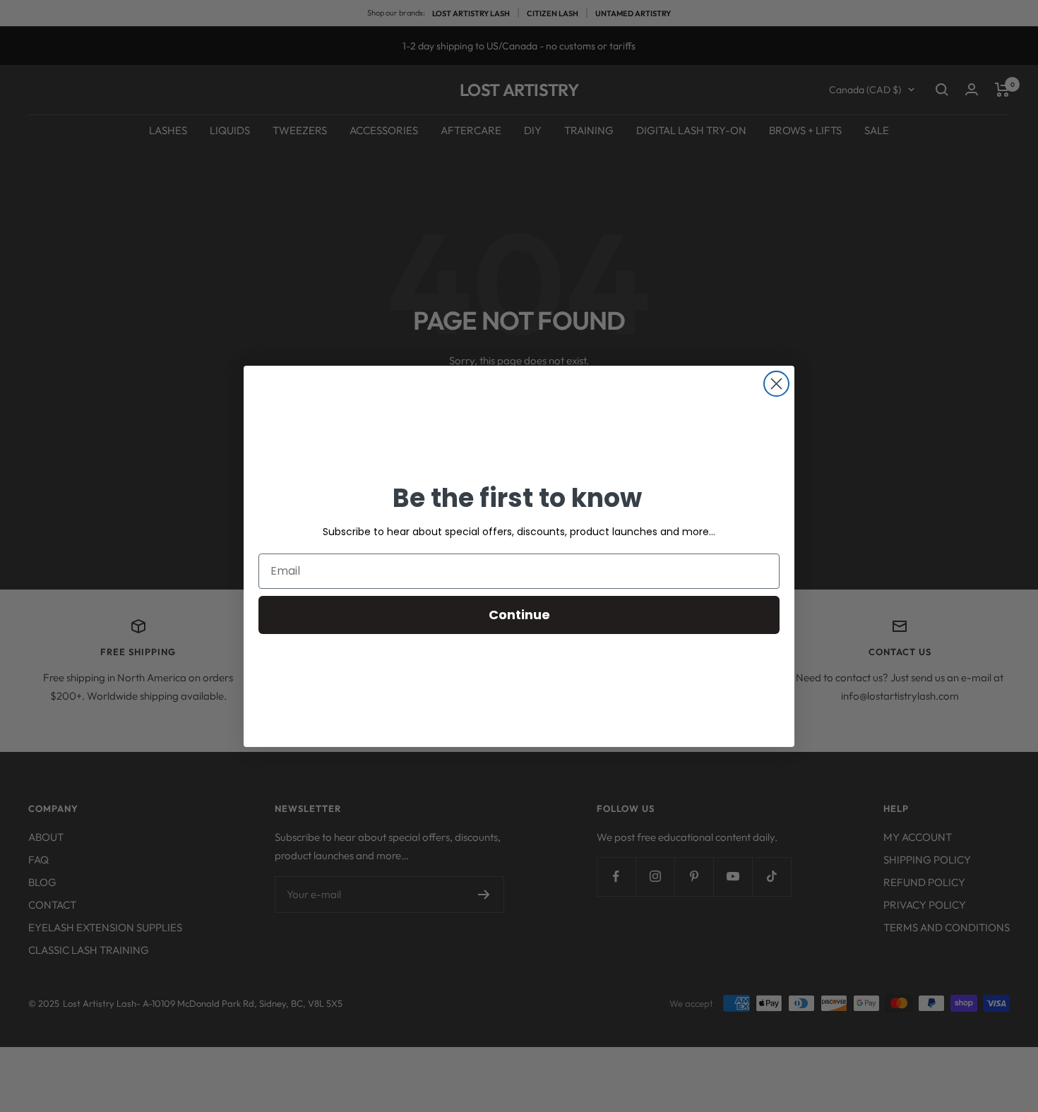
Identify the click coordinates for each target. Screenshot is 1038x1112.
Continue (519, 614)
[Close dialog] (776, 383)
